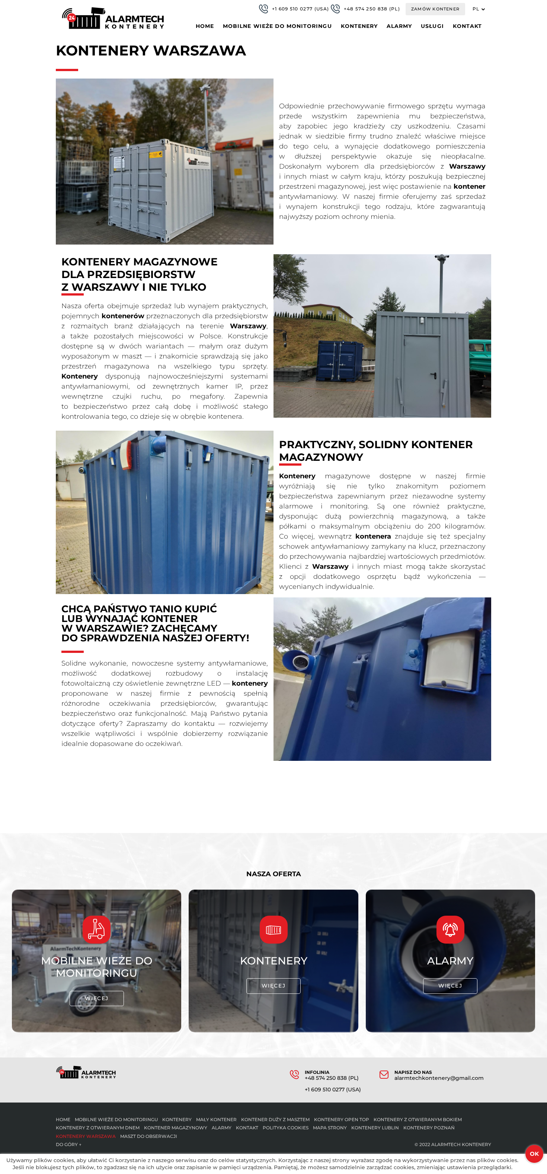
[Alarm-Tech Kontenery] (113, 18)
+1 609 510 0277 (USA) (300, 9)
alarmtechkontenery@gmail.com (439, 1078)
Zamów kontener (435, 9)
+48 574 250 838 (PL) (372, 9)
